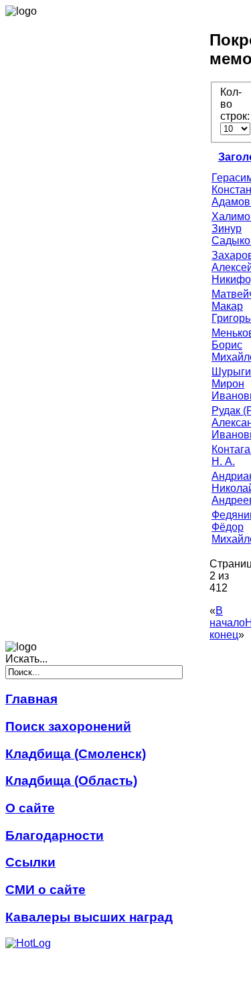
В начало (227, 616)
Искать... (26, 658)
